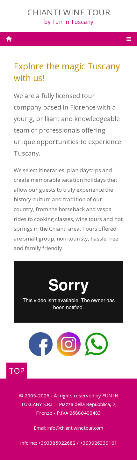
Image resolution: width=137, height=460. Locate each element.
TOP (17, 370)
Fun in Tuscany (72, 22)
